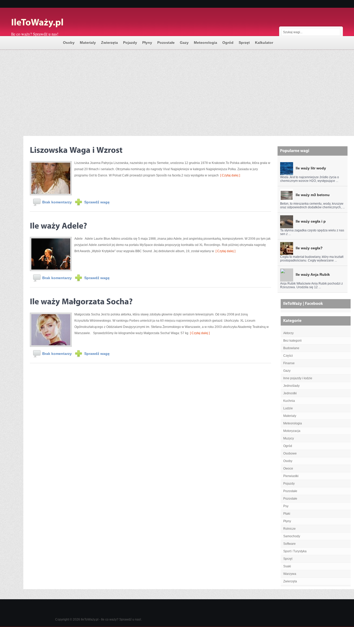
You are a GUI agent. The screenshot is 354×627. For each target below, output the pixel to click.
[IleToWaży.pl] (63, 22)
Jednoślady (291, 386)
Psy (285, 506)
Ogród (227, 42)
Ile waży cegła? (309, 248)
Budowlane (291, 348)
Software (289, 544)
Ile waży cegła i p (311, 221)
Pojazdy (130, 42)
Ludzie (288, 408)
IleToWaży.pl (89, 619)
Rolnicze (289, 528)
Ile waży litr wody (311, 168)
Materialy (88, 42)
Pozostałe (166, 42)
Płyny (147, 42)
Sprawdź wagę (97, 202)
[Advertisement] (177, 89)
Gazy (184, 42)
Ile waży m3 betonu (313, 195)
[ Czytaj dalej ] (229, 175)
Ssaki (287, 566)
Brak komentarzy (57, 202)
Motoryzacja (291, 431)
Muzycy (288, 438)
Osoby (69, 42)
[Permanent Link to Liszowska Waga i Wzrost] (76, 149)
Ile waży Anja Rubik (313, 274)
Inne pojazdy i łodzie (297, 378)
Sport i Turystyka (295, 551)
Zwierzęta (109, 42)
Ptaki (286, 513)
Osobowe (290, 453)
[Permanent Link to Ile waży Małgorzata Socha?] (81, 300)
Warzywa (289, 574)
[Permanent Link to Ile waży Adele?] (58, 224)
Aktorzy (288, 333)
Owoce (288, 468)
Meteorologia (205, 42)
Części (288, 355)
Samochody (291, 536)
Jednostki (290, 393)
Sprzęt (244, 42)
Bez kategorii (292, 340)
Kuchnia (289, 401)
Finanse (289, 363)
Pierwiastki (291, 476)
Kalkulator (264, 42)
